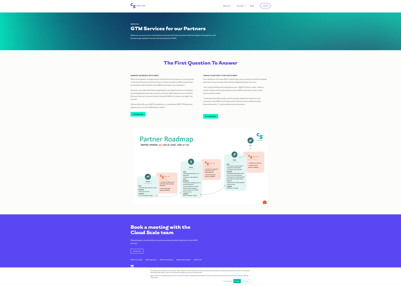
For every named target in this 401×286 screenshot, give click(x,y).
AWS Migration (151, 260)
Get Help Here (138, 114)
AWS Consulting (136, 260)
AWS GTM (198, 260)
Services (240, 6)
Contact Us (137, 251)
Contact (265, 6)
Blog (252, 6)
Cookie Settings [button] (227, 281)
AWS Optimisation (166, 260)
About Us (227, 6)
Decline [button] (246, 281)
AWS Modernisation (183, 260)
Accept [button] (237, 281)
